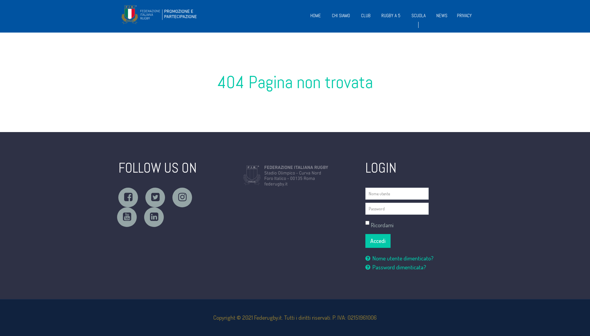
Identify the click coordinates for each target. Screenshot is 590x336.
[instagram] (182, 197)
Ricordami (382, 225)
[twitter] (155, 197)
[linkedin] (154, 217)
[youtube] (127, 217)
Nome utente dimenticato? (403, 258)
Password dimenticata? (399, 267)
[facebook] (128, 197)
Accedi (378, 240)
